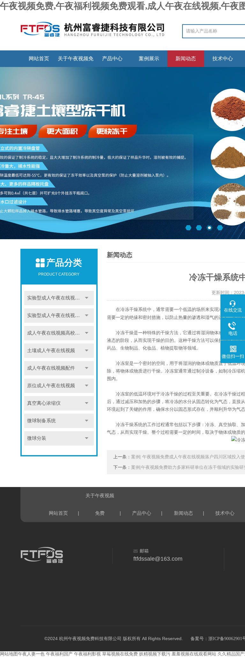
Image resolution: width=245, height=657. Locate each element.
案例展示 (149, 58)
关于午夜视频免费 (75, 61)
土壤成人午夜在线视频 (51, 350)
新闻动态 (185, 58)
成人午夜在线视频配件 (51, 368)
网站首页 (39, 58)
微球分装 (36, 438)
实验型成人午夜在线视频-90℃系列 (60, 315)
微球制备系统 (41, 420)
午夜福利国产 (59, 654)
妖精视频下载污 (154, 654)
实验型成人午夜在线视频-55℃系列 (60, 297)
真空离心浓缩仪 (44, 403)
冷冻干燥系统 (133, 309)
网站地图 (9, 654)
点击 (87, 298)
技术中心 (222, 58)
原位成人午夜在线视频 (51, 385)
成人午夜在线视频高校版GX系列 (60, 333)
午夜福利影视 (87, 654)
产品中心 (112, 58)
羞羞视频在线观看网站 (194, 654)
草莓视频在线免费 (120, 654)
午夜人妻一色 (31, 654)
